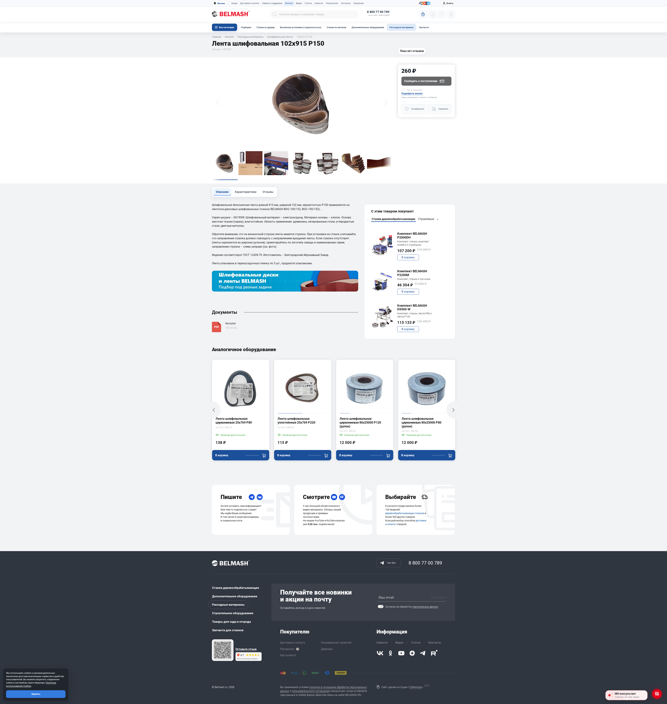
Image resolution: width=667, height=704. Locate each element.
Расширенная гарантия (336, 642)
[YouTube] (334, 497)
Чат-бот (391, 562)
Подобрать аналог (412, 93)
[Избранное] (442, 14)
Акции (234, 3)
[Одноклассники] (390, 653)
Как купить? (288, 655)
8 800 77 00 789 (378, 11)
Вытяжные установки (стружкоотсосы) (300, 27)
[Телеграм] (429, 3)
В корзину (408, 257)
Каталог (289, 3)
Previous (368, 219)
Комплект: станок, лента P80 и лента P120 (414, 315)
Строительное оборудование (232, 613)
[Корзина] (451, 14)
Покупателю (332, 3)
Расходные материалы (401, 27)
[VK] (260, 497)
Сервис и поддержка (272, 3)
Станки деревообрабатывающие (235, 588)
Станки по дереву (266, 27)
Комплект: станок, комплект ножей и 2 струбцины (413, 243)
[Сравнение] (432, 14)
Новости (319, 3)
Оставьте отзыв (246, 649)
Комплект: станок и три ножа (413, 279)
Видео (299, 3)
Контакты (346, 3)
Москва (221, 3)
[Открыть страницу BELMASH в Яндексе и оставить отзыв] (222, 650)
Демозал (327, 649)
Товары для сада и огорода (231, 621)
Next (437, 219)
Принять (35, 694)
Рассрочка (287, 649)
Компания (358, 3)
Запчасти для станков (228, 630)
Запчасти (424, 27)
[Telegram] (252, 497)
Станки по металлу (336, 27)
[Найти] (274, 14)
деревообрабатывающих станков (404, 513)
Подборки (246, 27)
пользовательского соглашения (311, 691)
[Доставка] (424, 497)
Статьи (308, 3)
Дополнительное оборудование (368, 27)
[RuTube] (342, 497)
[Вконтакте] (380, 653)
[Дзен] (412, 653)
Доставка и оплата (249, 3)
